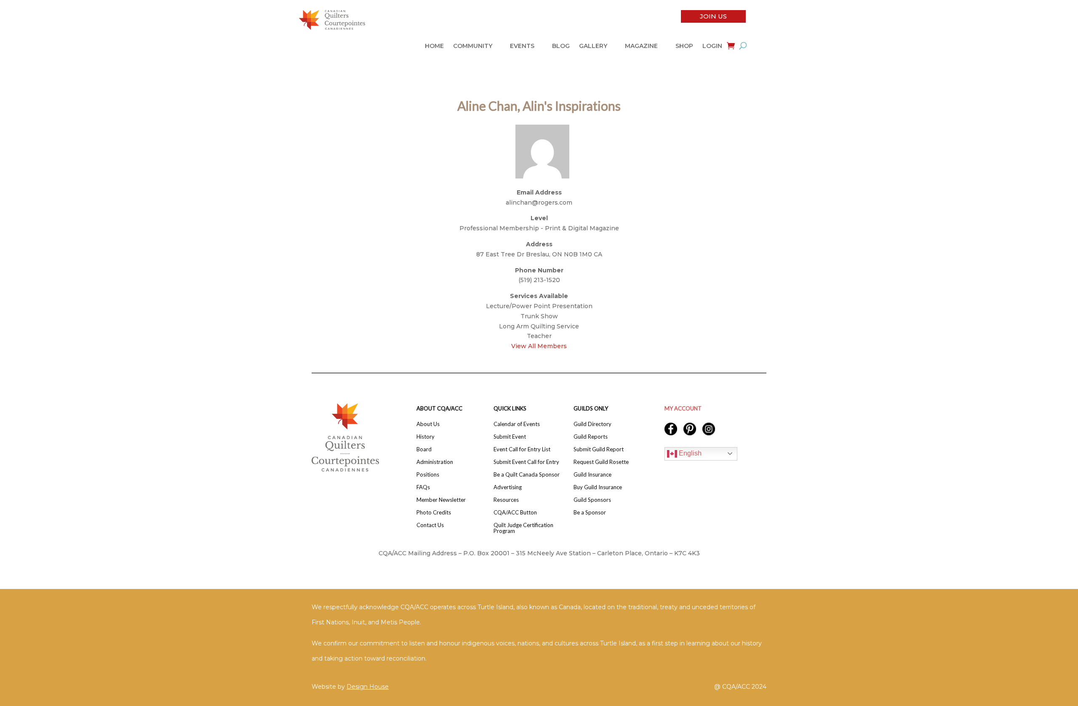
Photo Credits (433, 512)
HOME (434, 46)
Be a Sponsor (590, 512)
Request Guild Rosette (601, 462)
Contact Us (430, 525)
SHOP (684, 46)
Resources (506, 500)
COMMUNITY (472, 46)
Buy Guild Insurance (598, 487)
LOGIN (712, 46)
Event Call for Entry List (522, 449)
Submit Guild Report (599, 449)
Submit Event (510, 437)
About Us (428, 424)
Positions (427, 475)
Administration (434, 462)
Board (424, 449)
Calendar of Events (517, 424)
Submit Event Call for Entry (526, 462)
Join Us (713, 16)
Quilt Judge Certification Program (523, 528)
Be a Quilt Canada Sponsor (527, 475)
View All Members (539, 346)
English (689, 453)
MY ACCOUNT (683, 408)
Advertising (508, 487)
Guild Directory (592, 424)
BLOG (561, 46)
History (425, 437)
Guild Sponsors (592, 500)
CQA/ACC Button (515, 512)
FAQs (423, 487)
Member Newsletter (441, 500)
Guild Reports (591, 437)
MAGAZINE (641, 46)
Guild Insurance (592, 475)
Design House (368, 686)
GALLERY (593, 46)
